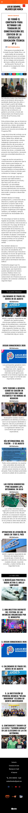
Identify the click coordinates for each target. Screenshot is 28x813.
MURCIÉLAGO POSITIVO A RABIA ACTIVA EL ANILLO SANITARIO (14, 582)
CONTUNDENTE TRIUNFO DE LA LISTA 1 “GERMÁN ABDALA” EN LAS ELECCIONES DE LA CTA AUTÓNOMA (14, 729)
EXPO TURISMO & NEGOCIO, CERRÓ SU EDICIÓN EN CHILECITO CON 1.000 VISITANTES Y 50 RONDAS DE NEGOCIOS (14, 393)
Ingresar (15, 772)
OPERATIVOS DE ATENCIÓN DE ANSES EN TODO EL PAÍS (14, 533)
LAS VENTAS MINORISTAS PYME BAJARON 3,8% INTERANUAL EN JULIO (14, 487)
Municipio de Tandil (14, 769)
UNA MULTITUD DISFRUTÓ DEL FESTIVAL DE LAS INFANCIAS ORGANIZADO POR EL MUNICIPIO (14, 613)
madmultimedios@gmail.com (14, 781)
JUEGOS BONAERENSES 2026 (14, 345)
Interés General (13, 15)
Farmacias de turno (14, 766)
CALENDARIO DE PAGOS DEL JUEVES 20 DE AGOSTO (14, 297)
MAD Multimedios (14, 47)
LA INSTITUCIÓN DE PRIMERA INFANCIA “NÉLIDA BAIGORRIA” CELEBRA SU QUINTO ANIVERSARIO (14, 697)
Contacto (14, 762)
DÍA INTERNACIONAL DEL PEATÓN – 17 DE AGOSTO (14, 442)
